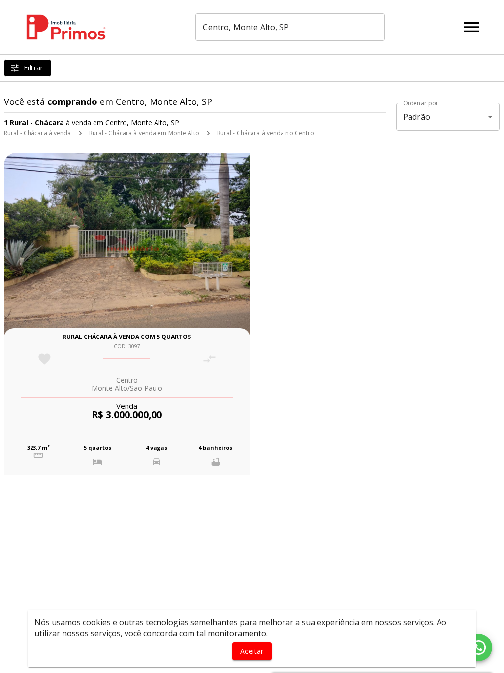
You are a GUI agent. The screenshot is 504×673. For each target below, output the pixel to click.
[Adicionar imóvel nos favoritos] (44, 359)
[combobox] (290, 27)
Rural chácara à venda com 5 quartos (127, 337)
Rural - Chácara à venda (37, 133)
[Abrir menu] (471, 27)
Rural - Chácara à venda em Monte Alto (144, 133)
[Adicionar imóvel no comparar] (209, 359)
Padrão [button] (416, 116)
